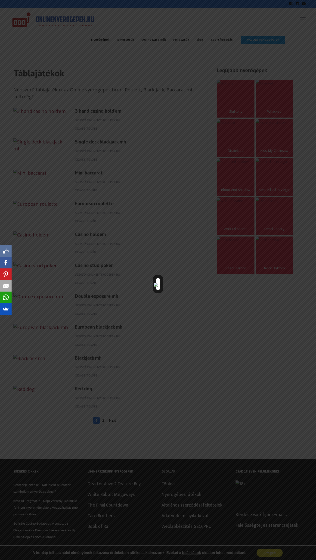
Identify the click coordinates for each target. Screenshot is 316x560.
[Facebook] (6, 262)
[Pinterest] (6, 274)
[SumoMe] (6, 309)
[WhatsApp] (6, 297)
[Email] (6, 286)
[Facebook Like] (6, 251)
